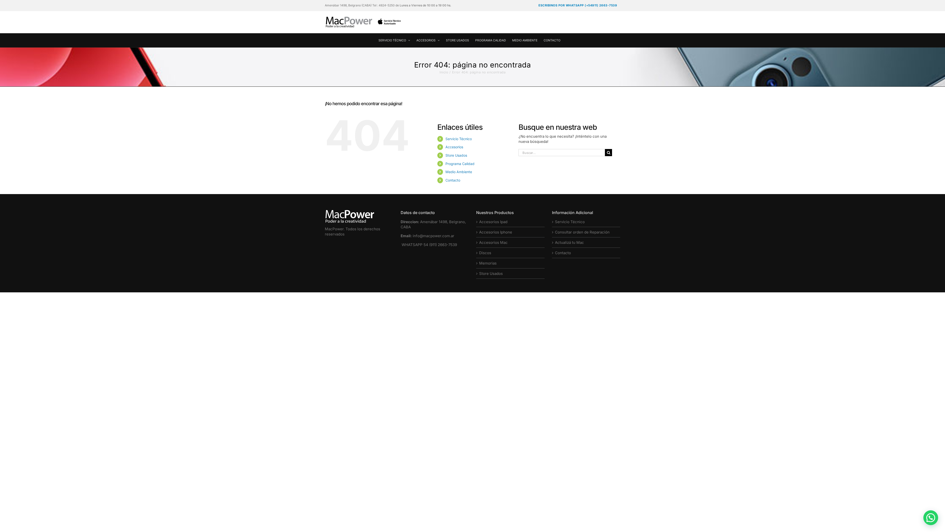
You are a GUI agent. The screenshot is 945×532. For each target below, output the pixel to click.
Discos (485, 252)
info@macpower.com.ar (433, 235)
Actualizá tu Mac (569, 242)
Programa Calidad (459, 164)
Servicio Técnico (458, 139)
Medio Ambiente (458, 172)
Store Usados (456, 155)
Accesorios (454, 147)
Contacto (452, 180)
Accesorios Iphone (495, 232)
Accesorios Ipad (493, 221)
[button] (930, 517)
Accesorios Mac (493, 242)
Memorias (488, 263)
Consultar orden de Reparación (582, 232)
